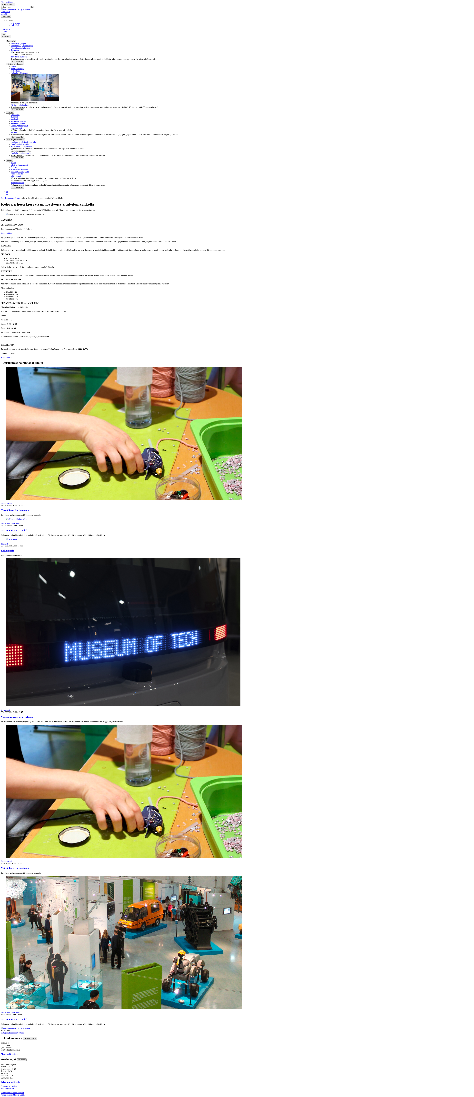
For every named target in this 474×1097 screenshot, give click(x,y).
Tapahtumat (15, 50)
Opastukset (15, 115)
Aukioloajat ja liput (18, 43)
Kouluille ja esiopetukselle (21, 153)
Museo (9, 160)
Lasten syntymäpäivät (19, 126)
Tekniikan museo (17, 183)
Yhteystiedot (16, 176)
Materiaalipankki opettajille (21, 146)
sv (7, 192)
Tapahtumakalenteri (12, 198)
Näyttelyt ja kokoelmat (15, 64)
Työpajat (14, 117)
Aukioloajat (22, 1060)
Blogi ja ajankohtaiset (19, 165)
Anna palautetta (17, 174)
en (7, 194)
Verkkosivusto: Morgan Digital (13, 1095)
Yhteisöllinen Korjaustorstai (15, 510)
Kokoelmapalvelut (18, 123)
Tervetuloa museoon (19, 57)
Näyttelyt (14, 66)
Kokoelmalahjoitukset (19, 73)
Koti (2, 198)
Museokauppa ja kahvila (20, 48)
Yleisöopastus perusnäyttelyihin (17, 717)
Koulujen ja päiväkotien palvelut (23, 142)
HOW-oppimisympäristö (20, 144)
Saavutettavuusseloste (9, 1086)
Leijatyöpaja (7, 550)
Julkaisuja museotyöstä (20, 172)
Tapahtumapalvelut (18, 121)
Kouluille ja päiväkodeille (15, 140)
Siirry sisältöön (7, 2)
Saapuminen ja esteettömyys (22, 46)
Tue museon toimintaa (19, 169)
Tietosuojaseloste (7, 1088)
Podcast (14, 167)
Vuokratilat (15, 119)
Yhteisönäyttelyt (17, 69)
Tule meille (11, 41)
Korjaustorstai (16, 128)
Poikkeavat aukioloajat (10, 1082)
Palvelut (10, 112)
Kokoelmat (15, 71)
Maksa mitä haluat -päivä (10, 523)
